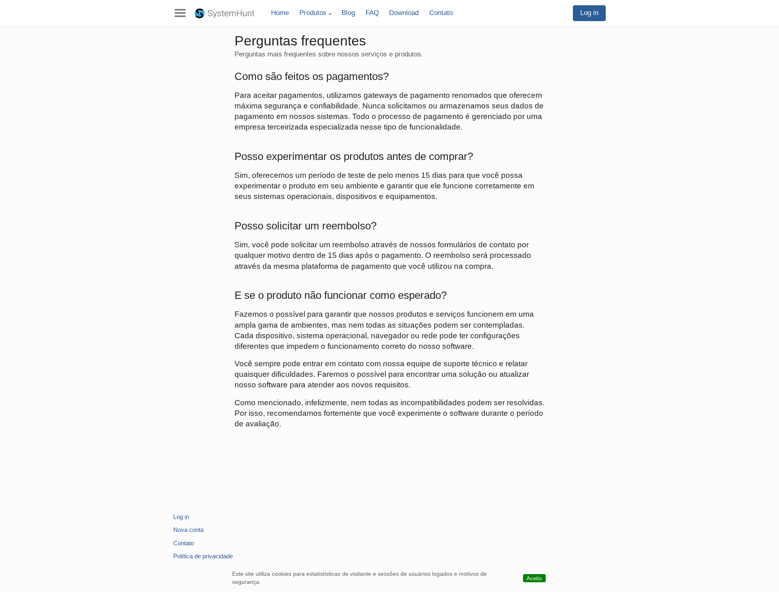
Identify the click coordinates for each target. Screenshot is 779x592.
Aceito (534, 578)
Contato (441, 13)
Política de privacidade (203, 556)
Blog (348, 13)
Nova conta (188, 529)
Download (404, 13)
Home (280, 13)
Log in (589, 13)
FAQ (372, 13)
